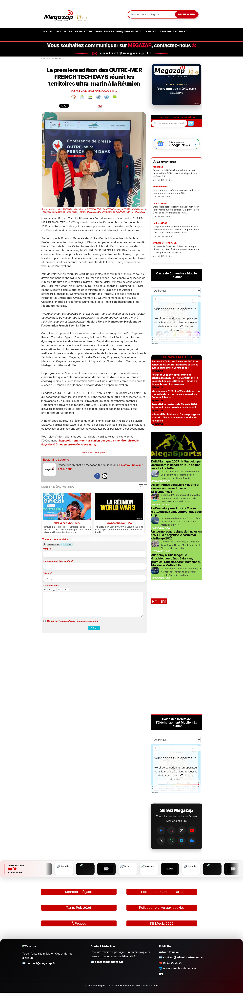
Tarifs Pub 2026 (78, 908)
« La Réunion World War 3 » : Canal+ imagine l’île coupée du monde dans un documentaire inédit (119, 529)
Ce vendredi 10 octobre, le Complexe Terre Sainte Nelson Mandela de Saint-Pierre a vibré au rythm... (181, 544)
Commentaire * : (51, 585)
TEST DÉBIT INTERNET (173, 31)
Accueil (48, 31)
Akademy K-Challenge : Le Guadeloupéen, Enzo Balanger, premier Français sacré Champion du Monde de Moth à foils (176, 560)
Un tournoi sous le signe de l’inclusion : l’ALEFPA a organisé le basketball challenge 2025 (176, 535)
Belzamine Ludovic (56, 459)
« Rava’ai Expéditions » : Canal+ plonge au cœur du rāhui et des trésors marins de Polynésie (175, 417)
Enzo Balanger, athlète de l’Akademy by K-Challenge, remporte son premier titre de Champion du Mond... (181, 571)
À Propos (79, 923)
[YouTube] (192, 830)
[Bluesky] (192, 841)
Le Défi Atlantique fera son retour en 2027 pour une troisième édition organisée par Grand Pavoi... (180, 474)
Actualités (64, 31)
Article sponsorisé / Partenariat (118, 31)
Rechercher (186, 14)
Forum (159, 601)
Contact (150, 31)
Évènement (101, 452)
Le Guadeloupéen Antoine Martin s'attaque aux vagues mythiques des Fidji (176, 511)
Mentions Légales (79, 892)
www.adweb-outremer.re (180, 968)
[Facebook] (161, 830)
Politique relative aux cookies (161, 908)
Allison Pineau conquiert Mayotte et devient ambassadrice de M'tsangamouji (175, 488)
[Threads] (161, 841)
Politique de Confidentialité (162, 892)
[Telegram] (182, 841)
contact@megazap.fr (40, 963)
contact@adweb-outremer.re (182, 957)
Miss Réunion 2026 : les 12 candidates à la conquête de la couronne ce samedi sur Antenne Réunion (175, 394)
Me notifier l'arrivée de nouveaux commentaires (72, 621)
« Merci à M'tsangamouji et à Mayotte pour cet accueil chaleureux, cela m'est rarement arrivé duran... (180, 498)
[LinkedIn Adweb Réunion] (161, 973)
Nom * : (47, 548)
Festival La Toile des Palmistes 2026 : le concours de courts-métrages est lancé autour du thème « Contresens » (67, 529)
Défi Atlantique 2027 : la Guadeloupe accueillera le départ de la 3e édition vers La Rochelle (176, 465)
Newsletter (83, 31)
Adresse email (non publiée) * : (59, 561)
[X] (182, 830)
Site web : (48, 573)
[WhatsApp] (171, 841)
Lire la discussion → (162, 180)
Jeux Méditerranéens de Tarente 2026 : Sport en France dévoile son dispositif (174, 406)
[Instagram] (171, 830)
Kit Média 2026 (162, 923)
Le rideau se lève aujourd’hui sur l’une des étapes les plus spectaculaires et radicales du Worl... (180, 521)
